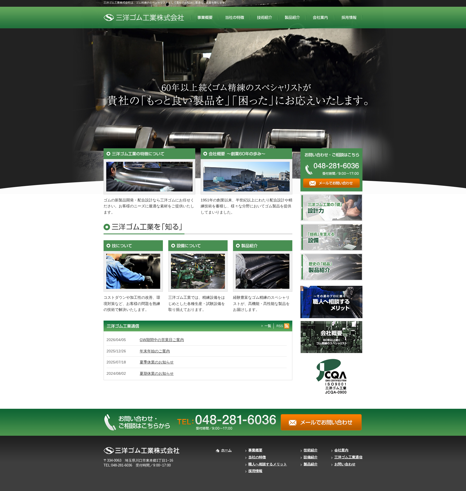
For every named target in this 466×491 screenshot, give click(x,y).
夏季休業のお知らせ (157, 362)
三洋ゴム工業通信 (348, 457)
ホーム (226, 450)
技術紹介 (311, 450)
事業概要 (255, 450)
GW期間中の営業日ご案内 (162, 340)
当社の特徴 (257, 457)
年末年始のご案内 (155, 351)
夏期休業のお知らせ (157, 373)
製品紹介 (311, 464)
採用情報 (255, 471)
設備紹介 (311, 457)
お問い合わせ (344, 464)
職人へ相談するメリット (267, 464)
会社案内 (341, 450)
